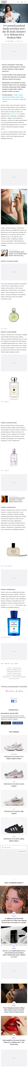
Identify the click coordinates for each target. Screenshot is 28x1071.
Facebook (20, 691)
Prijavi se (6, 723)
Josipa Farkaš (10, 41)
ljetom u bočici (9, 605)
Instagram (11, 691)
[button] (25, 2)
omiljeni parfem (14, 114)
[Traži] (18, 2)
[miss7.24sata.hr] (4, 2)
